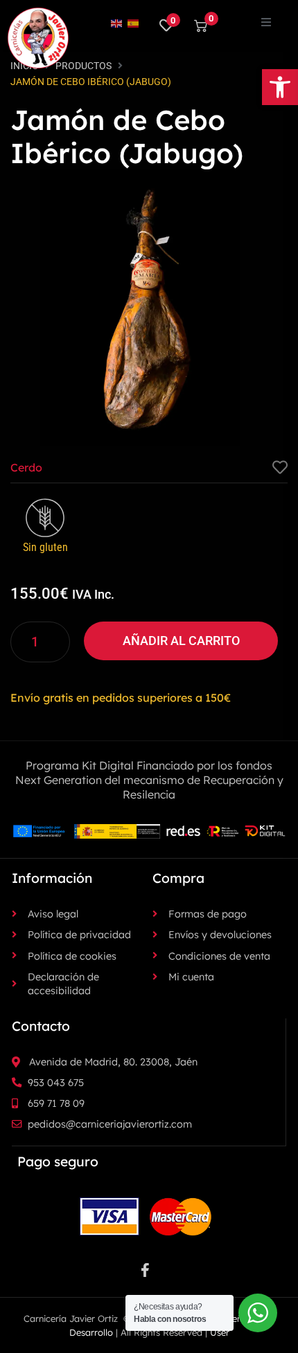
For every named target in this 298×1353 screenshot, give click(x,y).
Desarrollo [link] (91, 1332)
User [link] (219, 1332)
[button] (266, 22)
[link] (280, 87)
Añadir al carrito (181, 641)
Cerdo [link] (26, 467)
